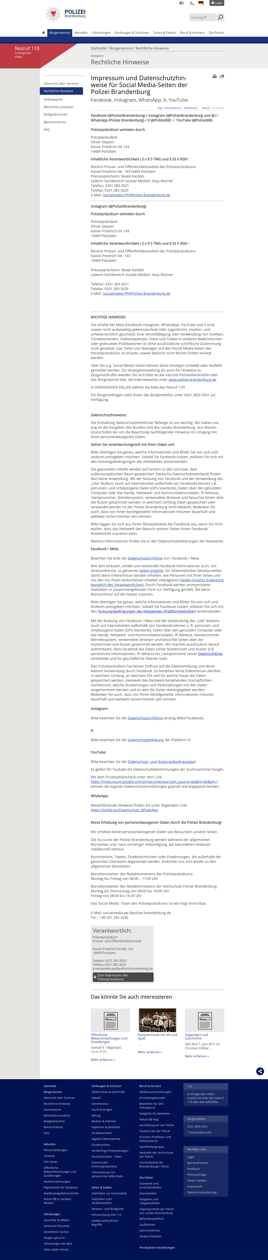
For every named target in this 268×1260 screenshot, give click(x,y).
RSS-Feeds (50, 1162)
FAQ (47, 129)
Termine (49, 1156)
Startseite (98, 47)
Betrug (96, 1115)
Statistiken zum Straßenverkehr (102, 1201)
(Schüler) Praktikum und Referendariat (155, 1139)
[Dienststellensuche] (182, 3)
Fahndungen (101, 32)
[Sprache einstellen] (201, 3)
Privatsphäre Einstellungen (157, 1247)
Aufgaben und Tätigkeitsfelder (149, 1201)
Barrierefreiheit (197, 1163)
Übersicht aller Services (61, 83)
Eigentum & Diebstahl (106, 1127)
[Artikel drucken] (214, 76)
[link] (65, 20)
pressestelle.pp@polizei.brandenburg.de (123, 968)
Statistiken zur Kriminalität (109, 1193)
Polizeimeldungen (55, 1150)
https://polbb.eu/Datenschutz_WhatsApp (124, 810)
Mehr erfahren (101, 1059)
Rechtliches (190, 108)
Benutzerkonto (55, 122)
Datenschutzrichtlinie (145, 558)
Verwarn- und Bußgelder (108, 1209)
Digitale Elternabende (106, 1139)
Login (190, 1157)
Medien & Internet (104, 1121)
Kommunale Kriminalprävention (104, 1164)
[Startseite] (43, 33)
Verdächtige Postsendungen (110, 1150)
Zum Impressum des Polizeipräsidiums (113, 977)
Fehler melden (196, 1180)
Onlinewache (53, 99)
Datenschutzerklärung (146, 739)
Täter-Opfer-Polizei (56, 1249)
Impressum (194, 1186)
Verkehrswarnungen (57, 1181)
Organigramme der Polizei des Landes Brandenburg (156, 1211)
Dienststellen (148, 1193)
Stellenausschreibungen (155, 1092)
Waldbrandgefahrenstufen (61, 1193)
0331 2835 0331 (197, 1126)
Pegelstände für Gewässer (61, 1187)
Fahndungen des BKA (58, 1243)
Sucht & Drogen (102, 1109)
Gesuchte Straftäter (56, 1220)
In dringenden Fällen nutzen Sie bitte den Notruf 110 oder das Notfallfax (205, 1098)
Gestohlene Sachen (56, 1232)
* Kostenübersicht (199, 1132)
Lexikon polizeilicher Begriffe (105, 1222)
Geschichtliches (149, 1230)
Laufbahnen (147, 1224)
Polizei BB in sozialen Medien (57, 1201)
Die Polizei (216, 32)
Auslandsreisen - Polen (107, 1156)
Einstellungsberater (152, 1098)
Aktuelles (81, 32)
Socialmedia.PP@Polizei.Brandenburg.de (136, 195)
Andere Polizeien (150, 1236)
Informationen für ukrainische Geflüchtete (107, 1174)
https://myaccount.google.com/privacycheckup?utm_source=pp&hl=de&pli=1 (154, 781)
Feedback (193, 1169)
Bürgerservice (59, 32)
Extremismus (100, 1104)
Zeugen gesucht (54, 1238)
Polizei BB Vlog (149, 1119)
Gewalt (96, 1098)
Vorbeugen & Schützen (132, 32)
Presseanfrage (196, 1174)
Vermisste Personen (57, 1226)
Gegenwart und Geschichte (196, 1036)
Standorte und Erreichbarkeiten (150, 1185)
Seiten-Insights (151, 570)
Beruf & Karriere (192, 32)
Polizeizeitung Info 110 (106, 1215)
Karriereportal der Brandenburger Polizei (154, 1164)
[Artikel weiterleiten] (221, 76)
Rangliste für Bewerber (154, 1113)
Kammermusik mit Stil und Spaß (157, 1036)
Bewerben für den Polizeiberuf (151, 1105)
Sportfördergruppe (151, 1147)
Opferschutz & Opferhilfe (108, 1092)
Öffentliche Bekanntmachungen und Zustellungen (109, 1038)
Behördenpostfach (151, 1218)
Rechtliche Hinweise (152, 47)
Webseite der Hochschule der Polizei (156, 1154)
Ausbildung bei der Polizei (156, 1125)
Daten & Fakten (164, 32)
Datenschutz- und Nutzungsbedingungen (161, 761)
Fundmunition (101, 1145)
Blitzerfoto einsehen (59, 107)
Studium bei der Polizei (154, 1131)
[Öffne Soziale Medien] (260, 1071)
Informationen (172, 108)
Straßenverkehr (102, 1133)
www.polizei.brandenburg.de (192, 379)
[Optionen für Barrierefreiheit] (191, 3)
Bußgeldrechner (56, 114)
